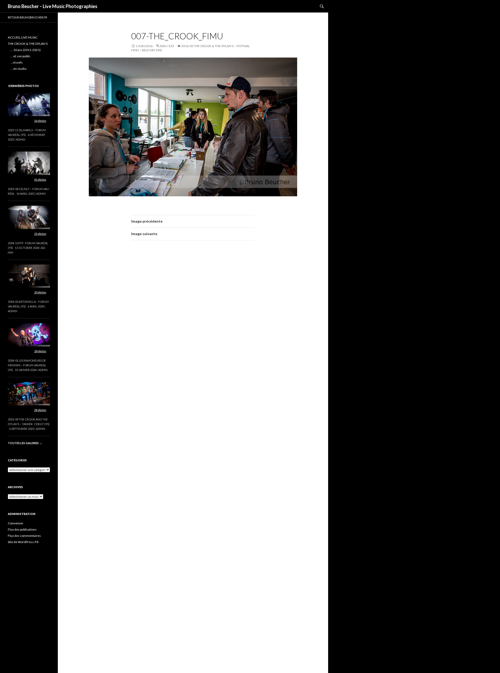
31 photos (40, 233)
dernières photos (23, 85)
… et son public (20, 56)
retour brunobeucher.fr (27, 17)
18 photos (40, 351)
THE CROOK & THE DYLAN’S (28, 44)
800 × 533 (167, 46)
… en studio (18, 69)
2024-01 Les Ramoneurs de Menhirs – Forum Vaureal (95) (27, 365)
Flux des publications (22, 529)
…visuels (16, 62)
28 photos (40, 410)
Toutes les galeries (25, 443)
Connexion (15, 523)
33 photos (40, 292)
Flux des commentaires (24, 536)
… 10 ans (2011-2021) (25, 50)
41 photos (40, 179)
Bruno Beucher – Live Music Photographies (52, 6)
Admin (20, 139)
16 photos (40, 120)
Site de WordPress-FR (23, 542)
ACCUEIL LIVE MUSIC (23, 37)
